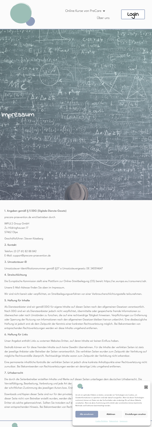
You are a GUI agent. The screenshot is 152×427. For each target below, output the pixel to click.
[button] (146, 387)
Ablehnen (111, 414)
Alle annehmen (87, 414)
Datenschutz (113, 421)
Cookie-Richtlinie (101, 421)
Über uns (103, 18)
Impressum (124, 421)
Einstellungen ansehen (135, 414)
